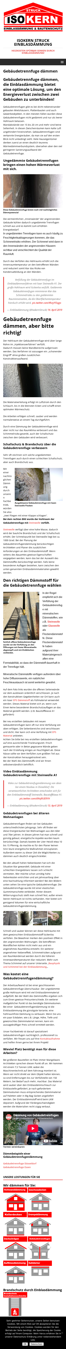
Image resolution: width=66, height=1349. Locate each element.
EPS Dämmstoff (21, 700)
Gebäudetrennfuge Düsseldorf (19, 1163)
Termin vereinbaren (14, 1146)
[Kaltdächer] (40, 1274)
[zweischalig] (15, 1209)
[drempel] (40, 1233)
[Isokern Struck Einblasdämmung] (33, 32)
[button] (61, 62)
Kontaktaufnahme (50, 1038)
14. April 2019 (55, 309)
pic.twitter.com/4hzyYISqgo (46, 302)
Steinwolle (34, 522)
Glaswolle (54, 625)
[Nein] (62, 1332)
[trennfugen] (40, 1257)
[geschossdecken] (40, 1208)
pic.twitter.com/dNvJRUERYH (35, 798)
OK (25, 1344)
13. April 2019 (55, 805)
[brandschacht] (15, 1313)
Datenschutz (36, 1344)
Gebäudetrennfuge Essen (17, 1167)
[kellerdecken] (15, 1233)
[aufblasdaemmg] (15, 1282)
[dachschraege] (15, 1257)
